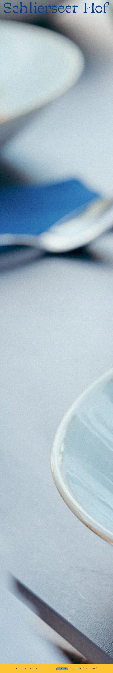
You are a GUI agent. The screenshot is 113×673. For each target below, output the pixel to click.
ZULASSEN (62, 669)
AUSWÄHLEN (90, 669)
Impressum (41, 669)
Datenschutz (33, 669)
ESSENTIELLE (75, 669)
